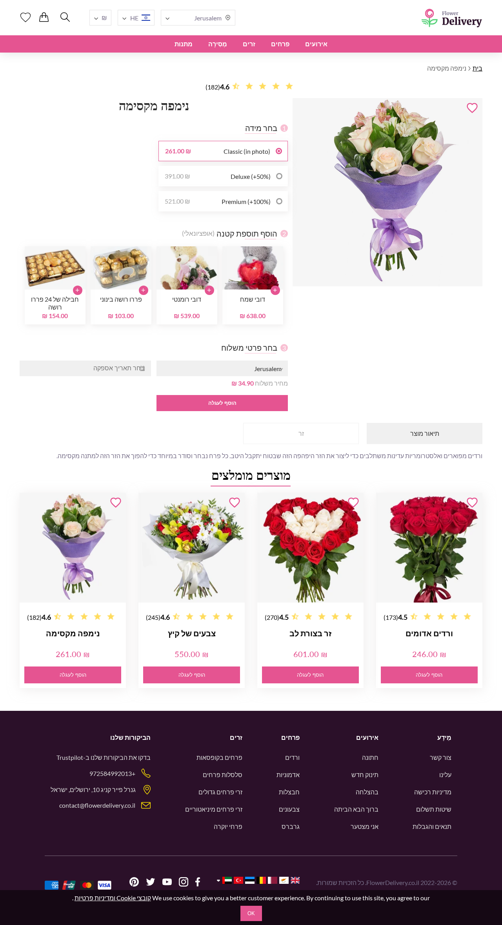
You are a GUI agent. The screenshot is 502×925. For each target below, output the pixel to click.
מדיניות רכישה (432, 792)
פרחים (280, 43)
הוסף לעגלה (222, 403)
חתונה (370, 757)
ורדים (292, 757)
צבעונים (289, 809)
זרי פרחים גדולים (220, 792)
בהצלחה (367, 792)
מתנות (184, 43)
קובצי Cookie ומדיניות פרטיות (113, 897)
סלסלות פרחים (222, 774)
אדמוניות (288, 774)
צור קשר (440, 757)
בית (477, 68)
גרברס (291, 826)
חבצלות (289, 792)
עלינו (445, 774)
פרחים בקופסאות (219, 757)
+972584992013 (112, 773)
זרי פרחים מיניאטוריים (213, 809)
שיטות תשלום (433, 809)
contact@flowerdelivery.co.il (97, 805)
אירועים (316, 43)
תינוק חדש (364, 774)
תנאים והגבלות (432, 826)
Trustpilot (69, 757)
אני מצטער (364, 826)
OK (251, 913)
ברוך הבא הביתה (356, 809)
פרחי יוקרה (228, 826)
